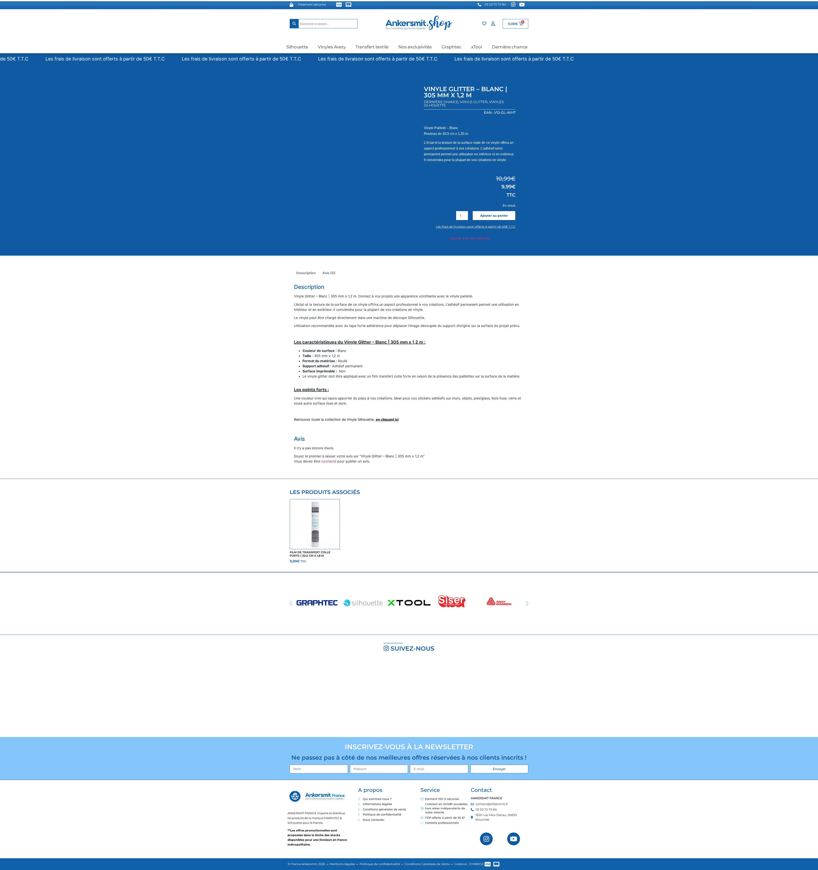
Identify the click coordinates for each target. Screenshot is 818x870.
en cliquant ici (387, 419)
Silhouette (297, 46)
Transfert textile (372, 46)
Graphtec (451, 46)
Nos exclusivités (415, 46)
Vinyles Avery (332, 46)
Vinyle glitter (474, 102)
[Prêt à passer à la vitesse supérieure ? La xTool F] (750, 696)
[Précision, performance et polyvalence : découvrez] (341, 696)
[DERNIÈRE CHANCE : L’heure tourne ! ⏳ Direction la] (613, 696)
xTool (476, 46)
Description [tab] (306, 273)
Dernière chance (509, 46)
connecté (328, 461)
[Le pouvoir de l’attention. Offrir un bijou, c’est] (477, 696)
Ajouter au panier (494, 216)
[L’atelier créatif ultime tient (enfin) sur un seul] (68, 696)
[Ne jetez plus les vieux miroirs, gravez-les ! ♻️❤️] (204, 696)
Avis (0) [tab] (329, 273)
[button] (291, 603)
